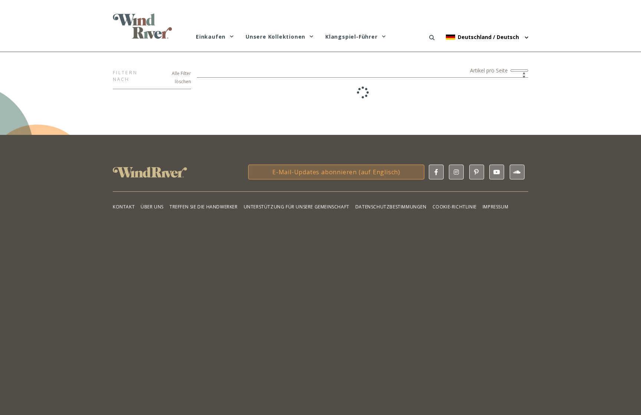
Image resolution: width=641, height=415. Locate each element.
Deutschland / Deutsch (489, 36)
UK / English (476, 72)
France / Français (483, 60)
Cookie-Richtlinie (455, 207)
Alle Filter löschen (181, 77)
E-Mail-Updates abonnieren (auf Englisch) (336, 172)
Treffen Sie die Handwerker (204, 207)
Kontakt (124, 207)
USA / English (478, 83)
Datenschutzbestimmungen (391, 207)
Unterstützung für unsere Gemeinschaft (296, 207)
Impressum (495, 207)
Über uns (152, 207)
